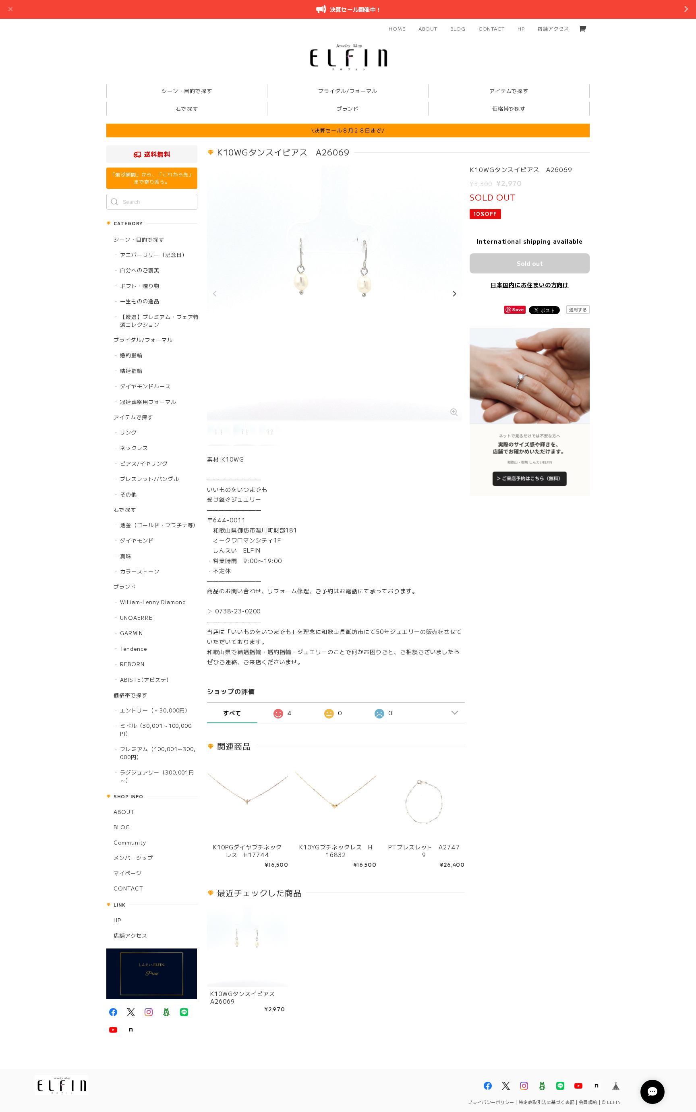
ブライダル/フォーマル (143, 340)
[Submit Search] (114, 202)
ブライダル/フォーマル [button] (347, 91)
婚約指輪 (131, 355)
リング (128, 432)
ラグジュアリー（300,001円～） (157, 776)
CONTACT (491, 28)
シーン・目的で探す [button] (187, 91)
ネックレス (134, 447)
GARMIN (131, 633)
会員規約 (588, 1102)
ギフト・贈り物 (140, 286)
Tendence (133, 648)
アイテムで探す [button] (509, 91)
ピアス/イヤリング (144, 463)
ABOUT (427, 28)
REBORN (132, 664)
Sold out (530, 263)
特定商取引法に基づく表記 (547, 1102)
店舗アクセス (553, 28)
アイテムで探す (133, 417)
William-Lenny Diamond (153, 602)
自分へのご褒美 (140, 270)
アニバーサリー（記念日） (154, 255)
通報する (578, 309)
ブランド (125, 586)
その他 (128, 494)
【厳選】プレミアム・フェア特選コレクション (159, 321)
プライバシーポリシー (491, 1102)
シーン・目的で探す (139, 239)
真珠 (125, 556)
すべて (232, 713)
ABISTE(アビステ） (146, 679)
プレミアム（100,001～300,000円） (158, 753)
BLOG (458, 28)
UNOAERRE (136, 617)
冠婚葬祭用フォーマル (148, 402)
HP (521, 28)
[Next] (454, 294)
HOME (397, 28)
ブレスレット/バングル (149, 478)
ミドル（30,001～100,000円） (156, 729)
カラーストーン (140, 571)
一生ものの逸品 (140, 301)
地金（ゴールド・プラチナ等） (159, 525)
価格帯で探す (130, 695)
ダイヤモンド (137, 540)
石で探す (125, 510)
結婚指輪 (131, 371)
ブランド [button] (348, 108)
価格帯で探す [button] (509, 108)
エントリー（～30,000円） (155, 710)
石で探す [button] (187, 108)
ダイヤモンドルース (145, 386)
